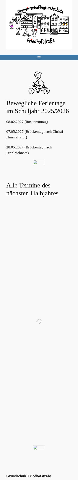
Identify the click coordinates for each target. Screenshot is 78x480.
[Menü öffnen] (39, 57)
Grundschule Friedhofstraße (29, 476)
